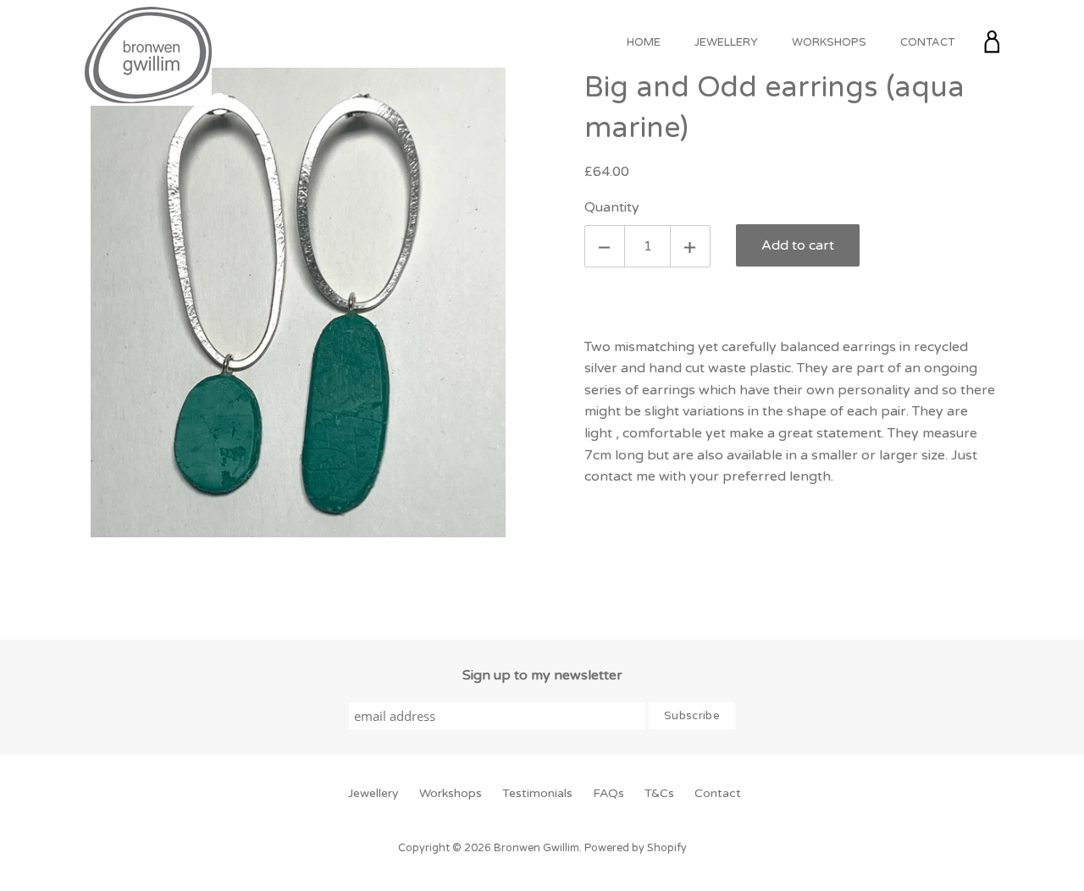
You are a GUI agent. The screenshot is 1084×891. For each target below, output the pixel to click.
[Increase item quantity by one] (690, 246)
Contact (927, 42)
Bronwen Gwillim (536, 848)
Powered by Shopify (635, 848)
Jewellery (726, 42)
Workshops (829, 42)
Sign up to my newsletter (542, 675)
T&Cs (659, 793)
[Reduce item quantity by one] (604, 246)
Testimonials (537, 793)
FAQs (608, 793)
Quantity (611, 207)
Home (644, 42)
